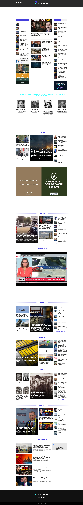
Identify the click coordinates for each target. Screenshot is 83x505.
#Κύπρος (62, 94)
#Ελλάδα (28, 94)
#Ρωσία (37, 95)
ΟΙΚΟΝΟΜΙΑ (40, 6)
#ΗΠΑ (56, 94)
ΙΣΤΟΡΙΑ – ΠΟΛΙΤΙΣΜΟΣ (48, 6)
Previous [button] (26, 82)
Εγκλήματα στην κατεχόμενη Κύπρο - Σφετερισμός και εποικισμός (62, 112)
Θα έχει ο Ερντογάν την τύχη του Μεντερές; (21, 112)
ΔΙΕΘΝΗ (26, 6)
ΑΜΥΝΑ (35, 6)
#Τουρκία (44, 95)
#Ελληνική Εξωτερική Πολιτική (43, 94)
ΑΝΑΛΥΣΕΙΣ (56, 6)
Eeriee (47, 503)
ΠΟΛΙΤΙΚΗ (31, 6)
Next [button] (27, 82)
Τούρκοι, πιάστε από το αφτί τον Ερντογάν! (35, 112)
